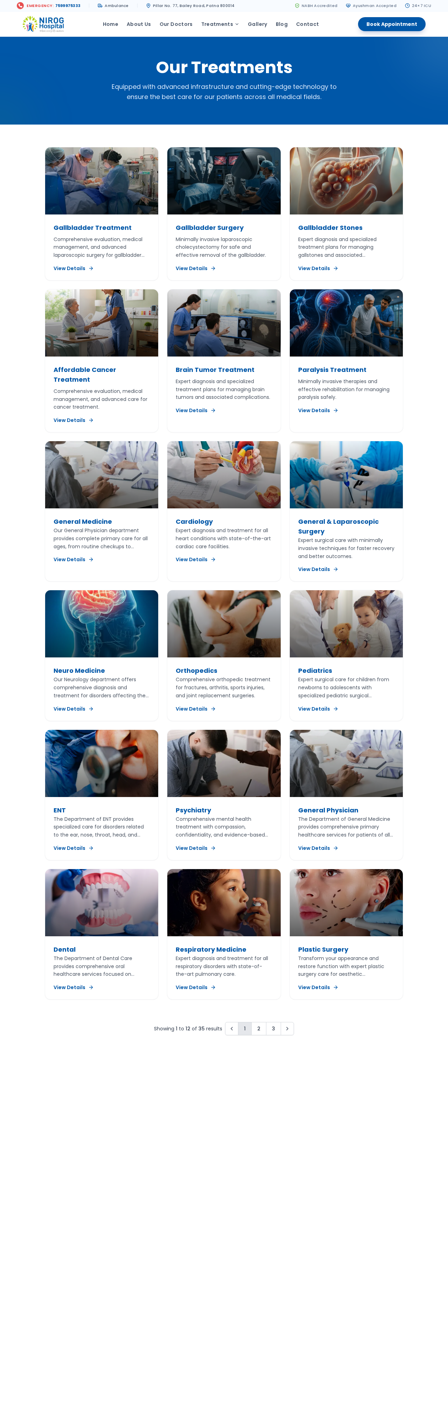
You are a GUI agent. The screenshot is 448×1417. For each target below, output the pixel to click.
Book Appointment (391, 24)
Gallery (257, 24)
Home (110, 24)
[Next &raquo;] (287, 1028)
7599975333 (68, 5)
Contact (307, 24)
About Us (139, 24)
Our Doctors (176, 24)
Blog (282, 24)
